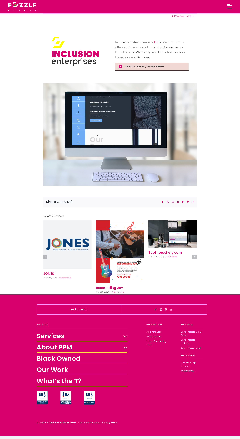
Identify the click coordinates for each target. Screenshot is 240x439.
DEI (156, 42)
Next (188, 16)
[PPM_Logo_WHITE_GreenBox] (22, 3)
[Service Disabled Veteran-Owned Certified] (65, 366)
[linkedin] (171, 284)
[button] (152, 66)
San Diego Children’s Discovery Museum (113, 259)
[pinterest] (166, 284)
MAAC (153, 257)
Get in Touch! (78, 284)
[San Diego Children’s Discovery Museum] (120, 236)
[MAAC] (172, 236)
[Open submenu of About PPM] (123, 322)
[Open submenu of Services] (123, 311)
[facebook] (156, 284)
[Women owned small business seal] (89, 366)
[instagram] (161, 284)
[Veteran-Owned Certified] (42, 366)
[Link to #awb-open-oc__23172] (229, 6)
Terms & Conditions (89, 397)
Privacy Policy (109, 397)
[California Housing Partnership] (67, 236)
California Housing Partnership (59, 260)
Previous (179, 16)
